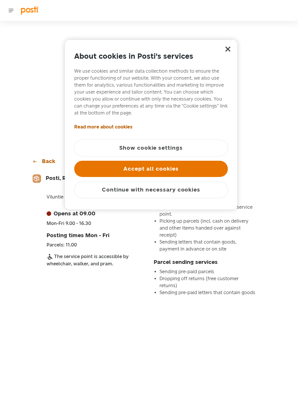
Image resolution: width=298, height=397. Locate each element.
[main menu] (11, 10)
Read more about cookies (103, 127)
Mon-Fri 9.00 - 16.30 (69, 223)
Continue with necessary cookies (151, 189)
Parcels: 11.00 (62, 245)
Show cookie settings (151, 147)
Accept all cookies (150, 168)
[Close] (227, 49)
